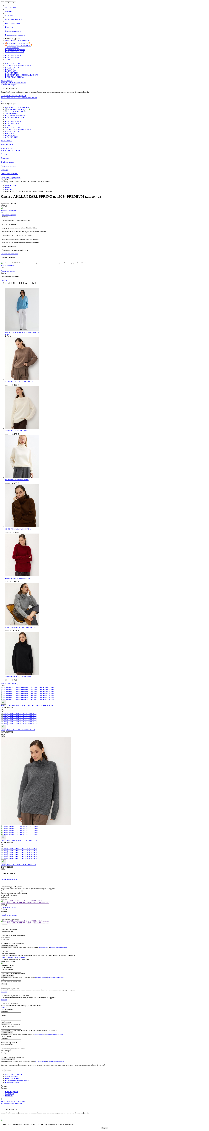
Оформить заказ (11, 907)
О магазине (9, 1094)
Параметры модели (8, 271)
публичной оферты (44, 947)
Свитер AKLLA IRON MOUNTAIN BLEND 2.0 (19, 840)
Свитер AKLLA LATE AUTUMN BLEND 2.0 (18, 730)
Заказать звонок (20, 83)
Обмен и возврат (11, 1076)
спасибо (4, 992)
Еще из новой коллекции (10, 684)
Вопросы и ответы (12, 1078)
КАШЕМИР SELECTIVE (14, 52)
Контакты (9, 1096)
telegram (13, 85)
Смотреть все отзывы (9, 879)
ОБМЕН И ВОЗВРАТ (13, 67)
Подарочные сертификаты (15, 50)
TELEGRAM (16, 150)
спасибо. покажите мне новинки (13, 957)
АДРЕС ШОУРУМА (13, 63)
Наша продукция (11, 1092)
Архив (7, 59)
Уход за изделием (7, 265)
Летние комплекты (12, 48)
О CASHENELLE (12, 73)
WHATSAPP (6, 85)
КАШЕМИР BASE (12, 58)
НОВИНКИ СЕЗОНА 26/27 (18, 43)
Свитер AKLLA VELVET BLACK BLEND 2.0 (18, 865)
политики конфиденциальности (58, 947)
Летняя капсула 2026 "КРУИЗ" (19, 46)
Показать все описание (9, 254)
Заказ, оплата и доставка (14, 1074)
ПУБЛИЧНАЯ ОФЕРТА (14, 77)
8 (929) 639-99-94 (7, 83)
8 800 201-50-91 (6, 81)
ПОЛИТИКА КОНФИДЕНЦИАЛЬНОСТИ (21, 75)
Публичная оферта (12, 1082)
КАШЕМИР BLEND (13, 56)
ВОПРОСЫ (9, 69)
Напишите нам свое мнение (11, 1103)
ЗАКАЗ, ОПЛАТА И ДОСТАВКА (18, 65)
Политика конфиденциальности (17, 1080)
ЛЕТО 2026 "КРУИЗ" (15, 112)
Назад (3, 907)
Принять (104, 1128)
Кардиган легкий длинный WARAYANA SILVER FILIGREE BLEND (27, 705)
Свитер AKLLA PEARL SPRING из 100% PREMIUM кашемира (25, 903)
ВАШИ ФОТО (10, 71)
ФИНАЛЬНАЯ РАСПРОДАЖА (17, 41)
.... (76, 1124)
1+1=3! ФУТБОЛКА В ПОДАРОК (13, 96)
